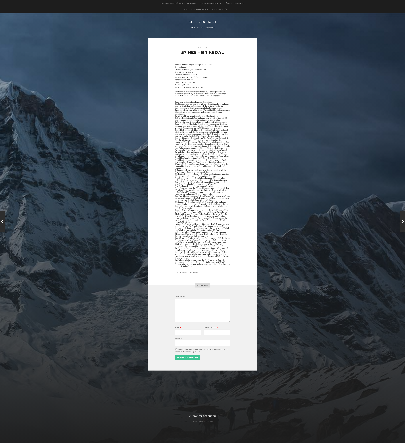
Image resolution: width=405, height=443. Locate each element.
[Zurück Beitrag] (2, 221)
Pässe (227, 3)
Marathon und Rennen (210, 3)
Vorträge (216, 9)
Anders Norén (207, 421)
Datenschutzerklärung (172, 3)
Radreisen (195, 272)
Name (178, 328)
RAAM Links (239, 3)
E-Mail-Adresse (211, 328)
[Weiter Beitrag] (402, 221)
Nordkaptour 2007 (184, 272)
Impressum (191, 3)
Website (178, 338)
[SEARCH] (226, 10)
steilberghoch (202, 22)
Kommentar (180, 297)
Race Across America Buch (196, 9)
